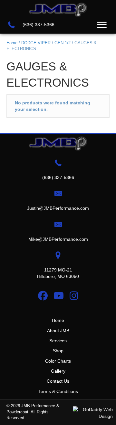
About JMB (58, 330)
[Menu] (101, 24)
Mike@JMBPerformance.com (58, 239)
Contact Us (58, 381)
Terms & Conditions (58, 391)
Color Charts (58, 361)
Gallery (58, 371)
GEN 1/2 (62, 42)
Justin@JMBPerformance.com (58, 208)
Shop (58, 350)
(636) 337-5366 (38, 24)
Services (58, 340)
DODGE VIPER (36, 42)
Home (11, 42)
